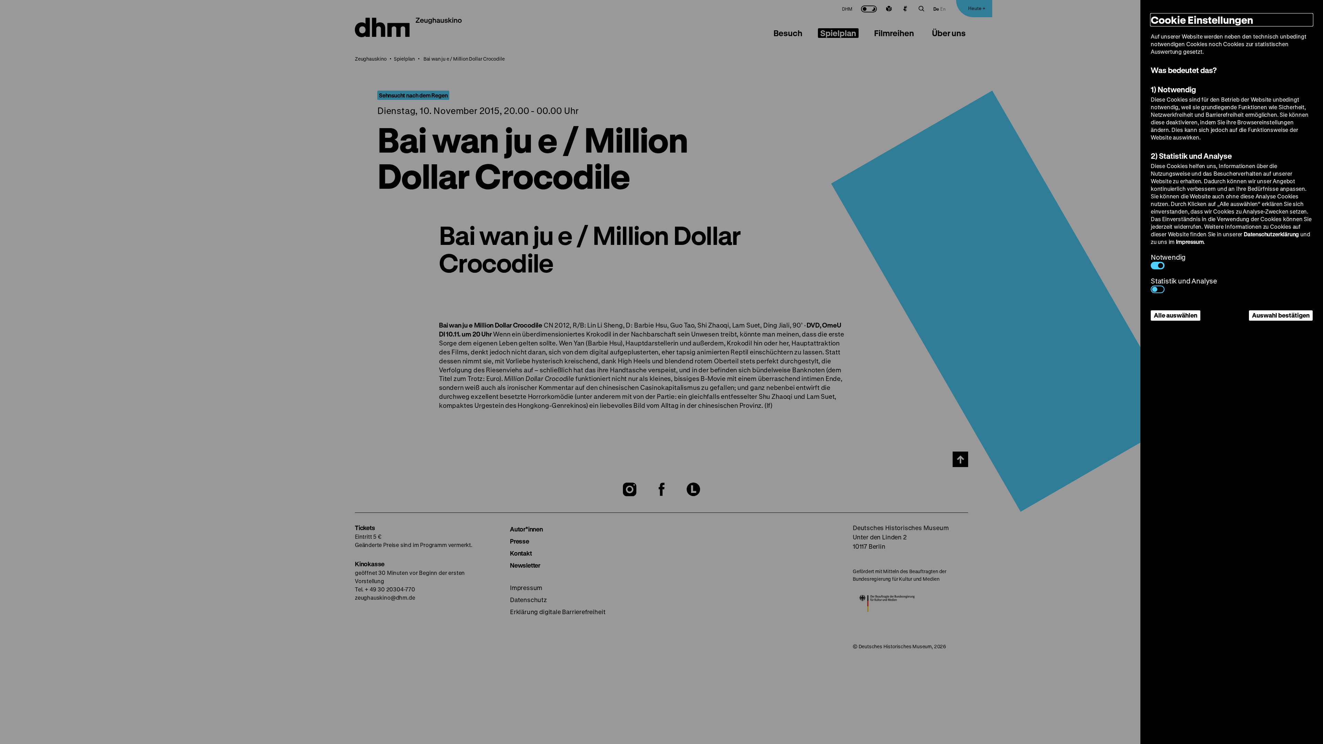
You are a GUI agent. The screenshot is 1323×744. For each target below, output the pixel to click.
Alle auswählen (1175, 315)
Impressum (1189, 241)
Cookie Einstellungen (1202, 20)
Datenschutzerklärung (1271, 234)
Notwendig (1168, 257)
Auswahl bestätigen (1281, 315)
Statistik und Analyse (1184, 281)
